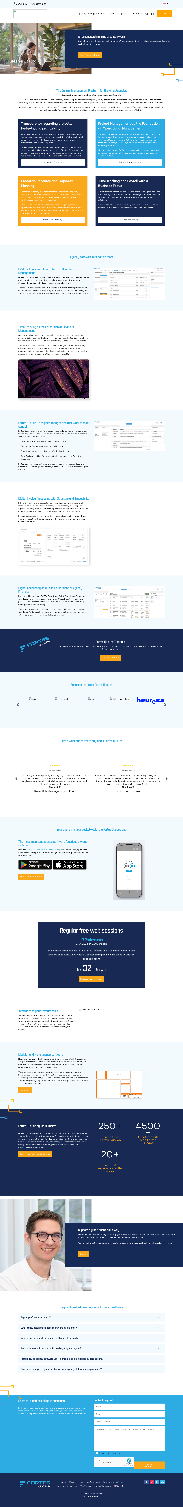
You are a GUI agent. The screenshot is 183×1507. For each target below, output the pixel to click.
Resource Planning (53, 220)
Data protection (76, 1482)
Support (123, 13)
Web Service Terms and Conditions (95, 1486)
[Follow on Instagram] (152, 1482)
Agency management (89, 13)
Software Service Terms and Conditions (105, 1482)
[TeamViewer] (146, 13)
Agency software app (31, 876)
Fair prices (25, 1090)
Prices (111, 13)
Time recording (130, 220)
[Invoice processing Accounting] (129, 618)
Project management (130, 162)
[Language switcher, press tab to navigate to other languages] (166, 3)
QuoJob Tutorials (110, 658)
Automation (39, 4)
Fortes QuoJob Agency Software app (43, 850)
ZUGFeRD (21, 4)
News (136, 13)
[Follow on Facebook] (146, 1482)
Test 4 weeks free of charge (35, 1154)
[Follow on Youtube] (162, 1482)
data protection (113, 1453)
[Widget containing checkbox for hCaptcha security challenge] (114, 1462)
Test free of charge (89, 55)
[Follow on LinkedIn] (157, 1482)
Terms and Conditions (67, 1486)
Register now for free (91, 979)
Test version (164, 13)
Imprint (63, 1482)
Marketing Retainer (53, 162)
